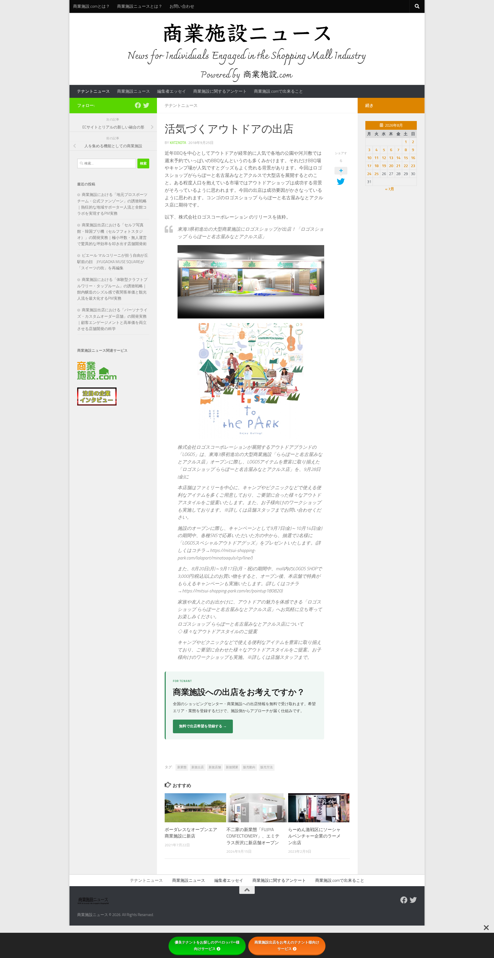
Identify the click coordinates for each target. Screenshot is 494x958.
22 (406, 165)
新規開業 (232, 767)
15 (406, 158)
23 (413, 165)
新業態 (182, 767)
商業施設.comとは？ (91, 6)
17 (369, 165)
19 (384, 165)
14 (398, 158)
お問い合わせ (182, 6)
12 (384, 158)
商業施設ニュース (133, 91)
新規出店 (197, 767)
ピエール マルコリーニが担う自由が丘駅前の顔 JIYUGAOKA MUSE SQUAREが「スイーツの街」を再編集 (112, 261)
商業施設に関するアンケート (220, 91)
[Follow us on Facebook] (138, 105)
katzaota (178, 143)
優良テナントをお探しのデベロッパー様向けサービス (207, 945)
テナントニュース (93, 91)
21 (398, 165)
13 (391, 158)
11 (376, 158)
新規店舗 (215, 767)
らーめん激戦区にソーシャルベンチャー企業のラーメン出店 (314, 836)
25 (376, 173)
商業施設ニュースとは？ (139, 6)
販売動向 (249, 767)
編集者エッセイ (171, 91)
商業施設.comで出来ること (278, 91)
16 (413, 158)
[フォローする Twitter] (146, 105)
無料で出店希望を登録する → (203, 726)
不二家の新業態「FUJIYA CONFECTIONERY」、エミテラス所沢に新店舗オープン (252, 836)
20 (391, 165)
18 (376, 165)
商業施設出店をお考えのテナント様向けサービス (286, 945)
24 (369, 173)
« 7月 (389, 189)
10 (369, 158)
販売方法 (266, 767)
